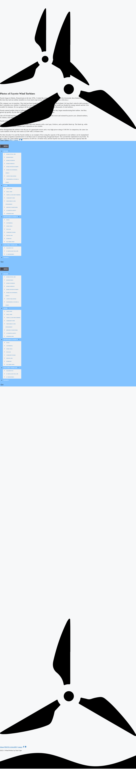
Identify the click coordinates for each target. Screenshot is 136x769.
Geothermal (9, 223)
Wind (5, 185)
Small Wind (9, 191)
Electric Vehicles (10, 245)
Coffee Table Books (11, 176)
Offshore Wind (10, 213)
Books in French (10, 163)
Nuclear (8, 229)
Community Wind (10, 198)
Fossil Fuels (9, 226)
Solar (7, 219)
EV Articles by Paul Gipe (12, 251)
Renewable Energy (11, 217)
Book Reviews (9, 157)
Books (6, 151)
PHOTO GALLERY (10, 747)
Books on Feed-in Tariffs (12, 166)
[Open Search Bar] (2, 262)
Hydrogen (8, 238)
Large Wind (9, 188)
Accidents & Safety (11, 210)
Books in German (10, 160)
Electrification (10, 241)
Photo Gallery (8, 140)
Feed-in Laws (9, 235)
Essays (6, 257)
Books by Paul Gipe (11, 154)
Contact (15, 140)
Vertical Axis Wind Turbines (13, 194)
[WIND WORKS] (2, 143)
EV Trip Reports (10, 254)
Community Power (11, 232)
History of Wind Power (12, 207)
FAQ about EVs (9, 248)
